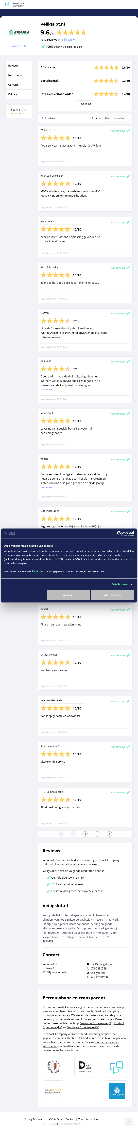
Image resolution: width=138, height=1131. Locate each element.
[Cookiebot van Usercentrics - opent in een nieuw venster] (119, 533)
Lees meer (46, 389)
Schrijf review (66, 40)
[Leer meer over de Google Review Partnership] (53, 1091)
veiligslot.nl (98, 973)
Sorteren (96, 118)
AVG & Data (55, 1119)
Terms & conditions (89, 1119)
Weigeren (68, 594)
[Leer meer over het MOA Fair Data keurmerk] (85, 1067)
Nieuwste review (114, 118)
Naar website (18, 46)
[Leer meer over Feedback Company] (117, 1067)
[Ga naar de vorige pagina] (73, 834)
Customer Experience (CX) (96, 1023)
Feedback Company (71, 1123)
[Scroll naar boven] (129, 1122)
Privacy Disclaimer (34, 1119)
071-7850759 (99, 968)
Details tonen (120, 584)
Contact (70, 1119)
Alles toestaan (112, 594)
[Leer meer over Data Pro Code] (53, 1067)
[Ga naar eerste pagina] (61, 834)
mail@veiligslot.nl (101, 964)
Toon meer (85, 103)
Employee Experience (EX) (83, 1027)
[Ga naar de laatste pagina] (109, 834)
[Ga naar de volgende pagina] (97, 834)
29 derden (38, 571)
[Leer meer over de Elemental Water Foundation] (117, 1091)
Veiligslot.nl (52, 24)
